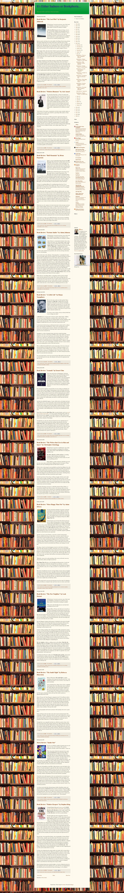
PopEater (77, 173)
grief (50, 86)
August (78, 52)
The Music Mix (79, 191)
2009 (77, 116)
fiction (48, 86)
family (46, 86)
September (79, 50)
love (54, 86)
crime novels (49, 872)
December (79, 45)
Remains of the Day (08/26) (80, 162)
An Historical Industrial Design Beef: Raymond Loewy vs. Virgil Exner (81, 144)
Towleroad (78, 196)
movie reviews (44, 800)
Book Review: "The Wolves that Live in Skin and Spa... (82, 76)
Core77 (77, 142)
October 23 (78, 165)
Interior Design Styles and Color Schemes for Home (80, 178)
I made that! (78, 153)
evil (52, 872)
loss (52, 86)
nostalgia (60, 86)
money (61, 872)
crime (46, 225)
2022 (77, 31)
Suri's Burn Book (79, 181)
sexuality (47, 364)
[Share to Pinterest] (59, 84)
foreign (53, 287)
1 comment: (49, 496)
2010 (77, 114)
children (46, 665)
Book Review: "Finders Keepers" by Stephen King (53, 804)
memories (62, 586)
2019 (77, 36)
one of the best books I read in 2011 (56, 808)
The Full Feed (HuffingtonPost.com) (80, 186)
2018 (77, 38)
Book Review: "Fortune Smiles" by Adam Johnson (53, 232)
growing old (58, 363)
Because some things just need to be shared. (81, 155)
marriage (56, 86)
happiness (62, 363)
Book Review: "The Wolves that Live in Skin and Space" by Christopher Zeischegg (53, 443)
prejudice (66, 586)
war (56, 436)
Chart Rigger (78, 138)
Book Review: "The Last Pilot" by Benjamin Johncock (81, 56)
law (58, 225)
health (65, 363)
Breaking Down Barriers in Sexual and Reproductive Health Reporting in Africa (80, 188)
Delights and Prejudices (80, 147)
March (78, 101)
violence (46, 226)
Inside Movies (78, 159)
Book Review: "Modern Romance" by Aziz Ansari (53, 91)
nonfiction (53, 149)
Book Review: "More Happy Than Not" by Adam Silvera (82, 80)
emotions (51, 799)
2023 (77, 29)
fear (48, 498)
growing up (55, 586)
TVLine (77, 202)
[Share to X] (57, 84)
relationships (39, 87)
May (78, 98)
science (43, 87)
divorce (46, 735)
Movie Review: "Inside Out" (46, 742)
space (46, 87)
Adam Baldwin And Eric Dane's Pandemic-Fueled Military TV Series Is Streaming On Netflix (80, 205)
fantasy (51, 435)
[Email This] (54, 84)
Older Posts (68, 875)
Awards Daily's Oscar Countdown (80, 127)
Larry (82, 229)
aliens (41, 435)
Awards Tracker (79, 134)
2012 (77, 110)
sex (64, 149)
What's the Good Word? (80, 210)
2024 (77, 27)
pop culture (43, 436)
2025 (77, 25)
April (78, 99)
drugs (48, 225)
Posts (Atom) (44, 877)
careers (46, 363)
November (79, 46)
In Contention (78, 157)
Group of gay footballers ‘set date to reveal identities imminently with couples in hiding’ (81, 199)
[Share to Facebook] (58, 84)
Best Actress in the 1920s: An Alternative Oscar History (81, 151)
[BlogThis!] (55, 84)
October (78, 48)
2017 (77, 39)
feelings (57, 799)
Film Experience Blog (80, 149)
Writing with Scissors (80, 209)
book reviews (42, 86)
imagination (39, 800)
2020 (77, 34)
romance (61, 149)
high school (60, 435)
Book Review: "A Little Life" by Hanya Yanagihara (81, 70)
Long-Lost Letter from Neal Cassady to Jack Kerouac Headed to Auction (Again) (80, 170)
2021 (77, 32)
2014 (77, 107)
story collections (46, 289)
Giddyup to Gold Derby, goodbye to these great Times (81, 135)
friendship (56, 225)
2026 (77, 24)
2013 (77, 109)
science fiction (52, 436)
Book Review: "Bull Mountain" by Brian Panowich (81, 63)
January (78, 105)
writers (64, 872)
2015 (77, 43)
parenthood (64, 86)
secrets (43, 226)
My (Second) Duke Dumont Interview (80, 140)
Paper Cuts (78, 167)
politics (66, 287)
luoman (64, 884)
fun (62, 799)
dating (49, 149)
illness (56, 287)
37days (77, 124)
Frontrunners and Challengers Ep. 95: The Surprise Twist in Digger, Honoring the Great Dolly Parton (81, 130)
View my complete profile (79, 250)
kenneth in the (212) (80, 161)
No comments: (49, 84)
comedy (46, 149)
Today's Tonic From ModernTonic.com (79, 194)
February (78, 103)
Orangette (78, 164)
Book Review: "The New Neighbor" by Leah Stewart (81, 84)
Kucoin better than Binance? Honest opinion (81, 182)
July (78, 53)
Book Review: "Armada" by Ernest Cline (50, 370)
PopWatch (78, 175)
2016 (77, 41)
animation (41, 799)
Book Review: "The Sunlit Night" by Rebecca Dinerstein (81, 88)
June (78, 96)
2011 (77, 112)
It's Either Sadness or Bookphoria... (59, 6)
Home (54, 875)
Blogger (72, 884)
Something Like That (80, 177)
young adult (50, 588)
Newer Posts (39, 875)
